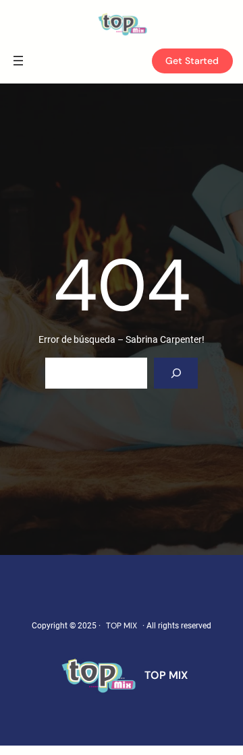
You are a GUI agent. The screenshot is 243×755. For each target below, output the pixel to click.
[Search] (176, 373)
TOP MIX (121, 625)
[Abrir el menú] (18, 61)
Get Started (192, 61)
